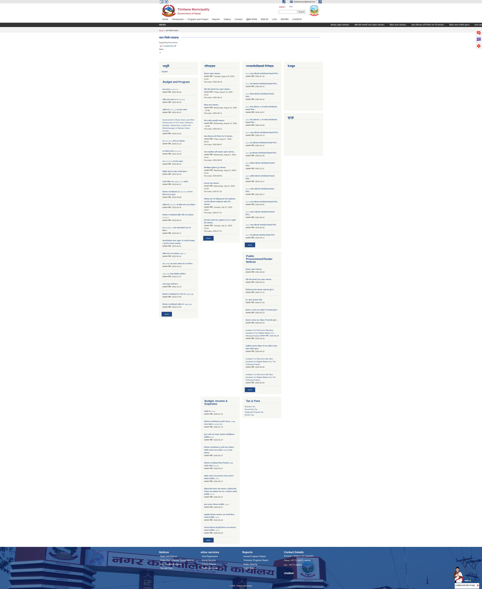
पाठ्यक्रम (165, 72)
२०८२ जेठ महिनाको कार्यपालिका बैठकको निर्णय (260, 235)
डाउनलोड (284, 19)
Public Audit (248, 568)
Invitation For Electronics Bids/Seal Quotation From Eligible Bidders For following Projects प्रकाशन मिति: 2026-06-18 (262, 333)
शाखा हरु (264, 19)
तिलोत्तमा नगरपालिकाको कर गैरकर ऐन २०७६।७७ (177, 294)
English (281, 7)
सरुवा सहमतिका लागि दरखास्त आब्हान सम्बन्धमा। (219, 152)
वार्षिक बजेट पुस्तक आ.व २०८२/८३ (173, 100)
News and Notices (168, 556)
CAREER (297, 19)
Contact (238, 19)
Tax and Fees (166, 568)
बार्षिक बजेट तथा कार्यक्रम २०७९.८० (174, 254)
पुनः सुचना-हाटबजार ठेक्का (254, 300)
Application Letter (210, 568)
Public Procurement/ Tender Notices (177, 560)
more (167, 314)
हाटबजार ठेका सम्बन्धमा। (212, 183)
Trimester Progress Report (255, 560)
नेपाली (290, 7)
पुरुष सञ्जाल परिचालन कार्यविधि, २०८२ (216, 504)
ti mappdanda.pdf (169, 46)
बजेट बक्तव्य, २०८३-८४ (170, 89)
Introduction (178, 19)
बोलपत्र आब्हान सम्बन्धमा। (324, 25)
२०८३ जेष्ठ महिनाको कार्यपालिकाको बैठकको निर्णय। (262, 84)
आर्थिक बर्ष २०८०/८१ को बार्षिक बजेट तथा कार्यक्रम (178, 205)
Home (165, 19)
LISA (274, 19)
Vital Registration (210, 556)
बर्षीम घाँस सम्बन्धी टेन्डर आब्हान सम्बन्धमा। (353, 25)
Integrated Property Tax (254, 412)
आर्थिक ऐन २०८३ (209, 411)
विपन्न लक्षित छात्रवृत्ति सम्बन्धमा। (214, 121)
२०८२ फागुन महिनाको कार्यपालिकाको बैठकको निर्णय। (262, 133)
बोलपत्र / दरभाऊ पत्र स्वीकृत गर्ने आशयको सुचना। (262, 310)
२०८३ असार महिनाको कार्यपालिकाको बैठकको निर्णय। (262, 74)
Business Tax (250, 407)
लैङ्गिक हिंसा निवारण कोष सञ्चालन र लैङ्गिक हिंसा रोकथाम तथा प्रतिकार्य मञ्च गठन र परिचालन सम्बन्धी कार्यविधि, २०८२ (220, 491)
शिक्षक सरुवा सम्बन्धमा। (382, 25)
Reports (216, 19)
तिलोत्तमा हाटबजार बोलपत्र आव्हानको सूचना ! (260, 290)
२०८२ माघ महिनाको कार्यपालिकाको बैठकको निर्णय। (262, 143)
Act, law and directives (171, 564)
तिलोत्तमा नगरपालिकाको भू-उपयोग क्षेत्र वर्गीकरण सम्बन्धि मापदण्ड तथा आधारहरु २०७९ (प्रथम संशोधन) (219, 450)
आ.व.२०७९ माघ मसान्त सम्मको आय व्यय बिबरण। (177, 264)
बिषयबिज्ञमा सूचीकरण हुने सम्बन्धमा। (215, 168)
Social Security (209, 560)
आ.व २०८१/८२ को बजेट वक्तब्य (172, 161)
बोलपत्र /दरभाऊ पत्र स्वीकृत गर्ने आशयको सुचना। (262, 320)
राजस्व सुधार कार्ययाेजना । (170, 284)
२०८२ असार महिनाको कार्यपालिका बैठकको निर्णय (261, 225)
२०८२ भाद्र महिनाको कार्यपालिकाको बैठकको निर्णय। (262, 202)
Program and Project (198, 19)
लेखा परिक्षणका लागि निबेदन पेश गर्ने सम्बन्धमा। (412, 25)
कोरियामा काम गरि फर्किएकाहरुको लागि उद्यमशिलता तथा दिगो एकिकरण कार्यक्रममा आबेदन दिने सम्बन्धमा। (219, 201)
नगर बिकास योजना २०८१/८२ (171, 151)
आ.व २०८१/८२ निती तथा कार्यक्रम (173, 141)
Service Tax (249, 415)
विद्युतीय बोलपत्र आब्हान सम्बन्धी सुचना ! (175, 171)
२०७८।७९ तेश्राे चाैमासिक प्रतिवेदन (174, 274)
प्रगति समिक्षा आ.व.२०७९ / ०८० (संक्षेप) (175, 182)
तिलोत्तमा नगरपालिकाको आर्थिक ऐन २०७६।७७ (177, 304)
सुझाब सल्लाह (251, 19)
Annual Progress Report (254, 556)
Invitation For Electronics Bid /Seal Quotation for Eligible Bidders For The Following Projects (261, 361)
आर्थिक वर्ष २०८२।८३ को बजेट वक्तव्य (174, 110)
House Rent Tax (251, 409)
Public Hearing (250, 564)
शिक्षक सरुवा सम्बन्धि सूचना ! (443, 25)
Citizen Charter (209, 564)
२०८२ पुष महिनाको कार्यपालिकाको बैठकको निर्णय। (261, 153)
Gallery (227, 19)
